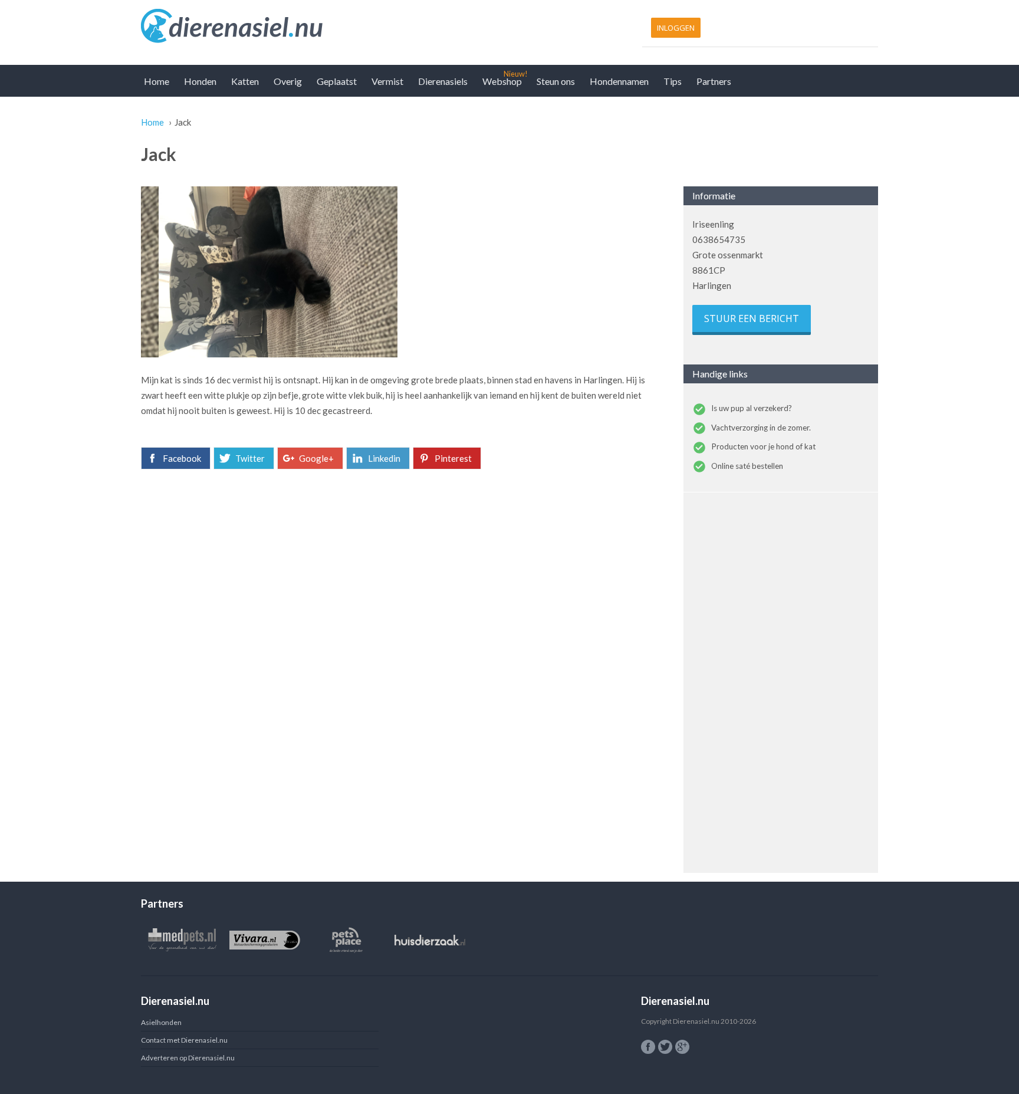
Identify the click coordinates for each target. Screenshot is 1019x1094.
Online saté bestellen (747, 466)
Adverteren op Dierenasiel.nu (188, 1057)
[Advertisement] (403, 569)
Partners (713, 81)
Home (156, 81)
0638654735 (718, 239)
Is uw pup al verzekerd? (751, 408)
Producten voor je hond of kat (763, 446)
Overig (288, 81)
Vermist (387, 81)
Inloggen (676, 27)
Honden (200, 81)
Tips (672, 81)
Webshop (502, 81)
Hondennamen (619, 81)
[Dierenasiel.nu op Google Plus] (682, 1047)
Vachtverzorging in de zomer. (761, 427)
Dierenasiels (443, 81)
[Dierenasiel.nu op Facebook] (648, 1047)
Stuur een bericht (751, 318)
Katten (245, 81)
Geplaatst (337, 81)
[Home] (322, 26)
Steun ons (556, 81)
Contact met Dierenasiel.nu (184, 1040)
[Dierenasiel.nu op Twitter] (665, 1047)
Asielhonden (161, 1022)
